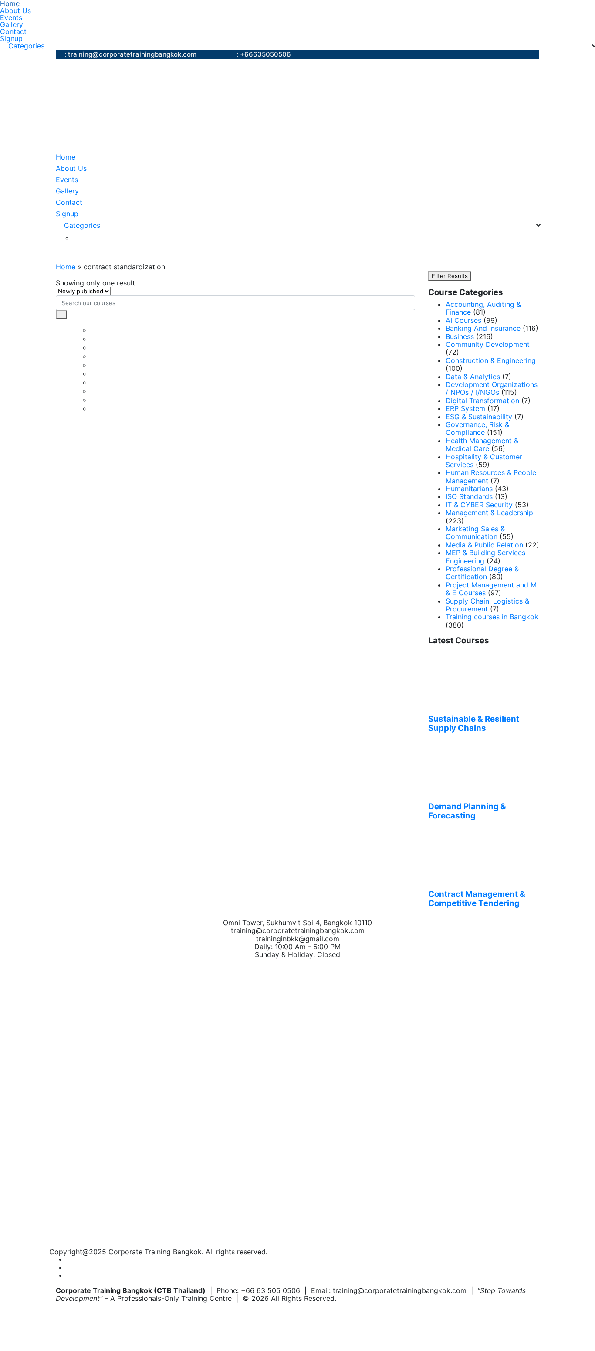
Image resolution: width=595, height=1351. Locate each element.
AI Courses (463, 320)
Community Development (488, 344)
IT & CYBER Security (479, 504)
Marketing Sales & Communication (475, 532)
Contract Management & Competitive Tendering (476, 899)
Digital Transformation (482, 400)
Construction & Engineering (491, 360)
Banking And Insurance (483, 328)
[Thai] (88, 238)
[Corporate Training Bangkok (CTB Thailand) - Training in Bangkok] (165, 105)
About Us (15, 10)
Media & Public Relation (484, 544)
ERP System (465, 408)
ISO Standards (469, 496)
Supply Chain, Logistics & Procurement (487, 605)
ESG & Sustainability (479, 416)
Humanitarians (469, 488)
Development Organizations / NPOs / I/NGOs (492, 388)
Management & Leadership (489, 512)
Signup (11, 38)
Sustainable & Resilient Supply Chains (473, 723)
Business (460, 336)
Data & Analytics (473, 376)
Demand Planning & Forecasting (467, 811)
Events (11, 17)
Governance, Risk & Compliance (477, 428)
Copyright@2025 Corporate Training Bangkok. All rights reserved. (158, 1251)
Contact (13, 31)
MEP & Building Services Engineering (485, 556)
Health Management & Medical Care (482, 444)
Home (10, 3)
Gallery (11, 24)
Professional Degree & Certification (482, 572)
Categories (26, 46)
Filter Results (450, 275)
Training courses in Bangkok (492, 616)
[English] (78, 238)
